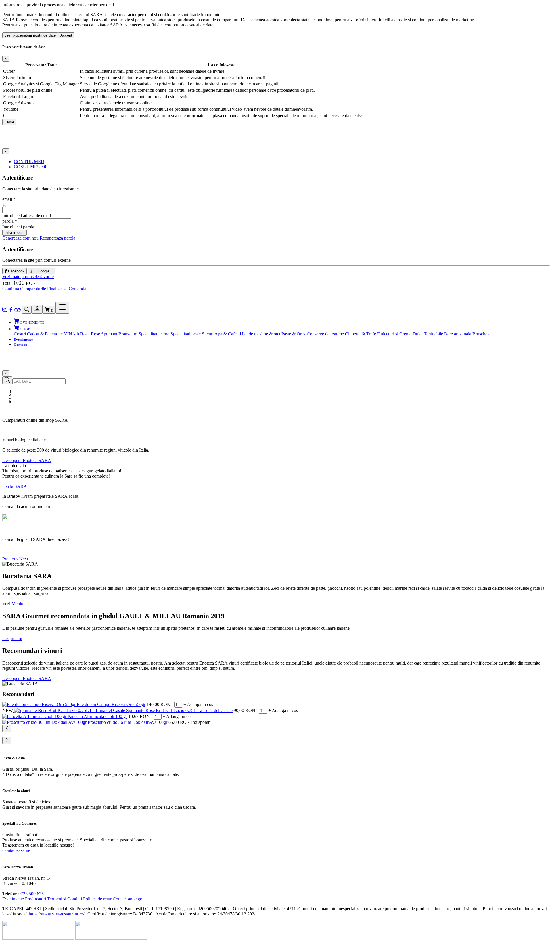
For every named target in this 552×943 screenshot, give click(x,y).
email (9, 199)
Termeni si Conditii (64, 898)
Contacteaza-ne (16, 850)
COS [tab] (30, 166)
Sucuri (208, 333)
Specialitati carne (154, 333)
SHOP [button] (25, 329)
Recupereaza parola (57, 238)
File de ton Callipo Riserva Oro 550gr (111, 704)
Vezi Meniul (13, 603)
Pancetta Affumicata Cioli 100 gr (97, 716)
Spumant (109, 333)
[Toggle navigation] (62, 308)
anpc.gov (136, 898)
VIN (68, 333)
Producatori (35, 898)
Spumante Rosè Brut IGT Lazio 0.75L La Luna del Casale (179, 710)
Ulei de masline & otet (260, 333)
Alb (75, 333)
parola (9, 221)
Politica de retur (97, 898)
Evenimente (23, 339)
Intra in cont (14, 232)
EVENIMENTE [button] (32, 322)
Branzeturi (127, 333)
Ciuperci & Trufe (360, 333)
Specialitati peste (185, 333)
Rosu (85, 333)
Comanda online (17, 549)
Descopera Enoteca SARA (26, 460)
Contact (20, 344)
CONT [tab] (29, 161)
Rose (95, 333)
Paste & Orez (293, 333)
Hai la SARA (14, 486)
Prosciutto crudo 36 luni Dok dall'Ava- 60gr (127, 722)
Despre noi (12, 638)
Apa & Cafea (226, 333)
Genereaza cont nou (20, 238)
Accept (66, 35)
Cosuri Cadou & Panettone (38, 333)
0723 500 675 (31, 893)
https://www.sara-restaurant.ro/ (56, 913)
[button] (10, 558)
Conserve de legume (325, 333)
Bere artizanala (457, 333)
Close (9, 122)
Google (43, 271)
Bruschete (481, 333)
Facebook (15, 271)
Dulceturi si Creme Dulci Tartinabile (410, 333)
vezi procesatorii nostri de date (30, 35)
